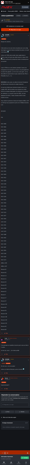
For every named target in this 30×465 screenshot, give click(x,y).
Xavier (6, 378)
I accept (26, 457)
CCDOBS (7, 34)
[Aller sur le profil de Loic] (2, 339)
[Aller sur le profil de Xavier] (2, 378)
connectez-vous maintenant (19, 398)
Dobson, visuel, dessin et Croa (15, 21)
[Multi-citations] (2, 333)
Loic (6, 338)
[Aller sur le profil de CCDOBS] (2, 20)
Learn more (3, 2)
